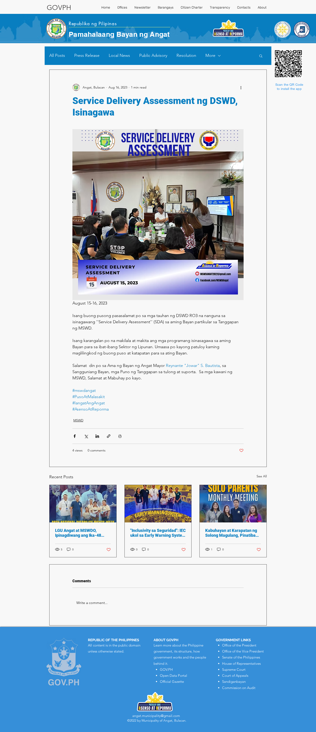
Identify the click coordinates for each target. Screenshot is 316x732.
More (210, 55)
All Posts (57, 55)
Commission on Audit (238, 688)
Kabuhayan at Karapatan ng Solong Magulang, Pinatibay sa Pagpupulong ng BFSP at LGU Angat (231, 533)
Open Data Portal (173, 675)
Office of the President (239, 645)
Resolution (186, 55)
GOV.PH (166, 669)
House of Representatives (241, 663)
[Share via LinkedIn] (97, 436)
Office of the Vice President (243, 651)
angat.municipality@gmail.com (156, 716)
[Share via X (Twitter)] (86, 436)
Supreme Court (233, 669)
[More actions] (241, 87)
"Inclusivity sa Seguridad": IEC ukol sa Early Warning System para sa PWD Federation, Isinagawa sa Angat (158, 533)
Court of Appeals (235, 675)
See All (262, 476)
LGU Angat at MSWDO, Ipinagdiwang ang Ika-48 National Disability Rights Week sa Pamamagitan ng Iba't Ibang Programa (79, 533)
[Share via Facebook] (74, 436)
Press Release (86, 55)
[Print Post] (120, 436)
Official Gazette (172, 681)
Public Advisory (153, 55)
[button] (261, 56)
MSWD (78, 420)
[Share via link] (108, 436)
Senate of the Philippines (241, 657)
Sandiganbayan (234, 681)
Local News (119, 55)
